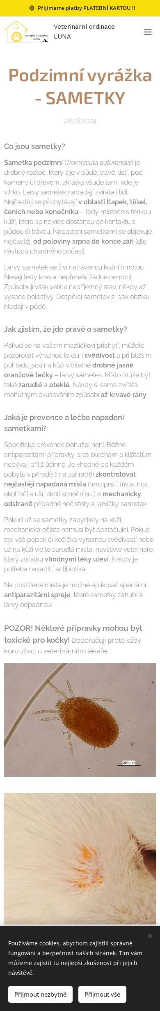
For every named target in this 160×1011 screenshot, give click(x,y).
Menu (147, 31)
